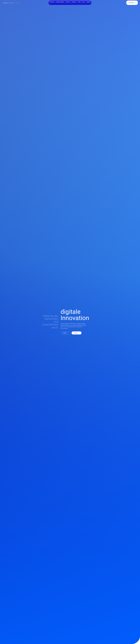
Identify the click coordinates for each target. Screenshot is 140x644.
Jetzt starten (131, 2)
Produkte (76, 332)
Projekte (64, 332)
